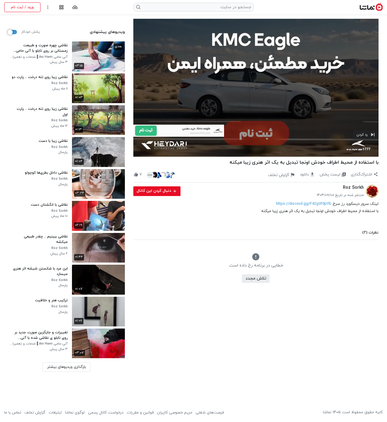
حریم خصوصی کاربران (174, 412)
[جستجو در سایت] (138, 7)
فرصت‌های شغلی (210, 412)
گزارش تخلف (34, 412)
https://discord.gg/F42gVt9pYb (303, 204)
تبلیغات (55, 412)
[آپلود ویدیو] (75, 7)
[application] (256, 88)
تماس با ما (12, 412)
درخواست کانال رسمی (105, 412)
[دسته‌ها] (61, 7)
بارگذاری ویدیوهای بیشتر (66, 367)
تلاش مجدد (256, 278)
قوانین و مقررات (140, 412)
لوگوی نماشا (75, 412)
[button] (366, 135)
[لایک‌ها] (160, 175)
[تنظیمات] (48, 7)
